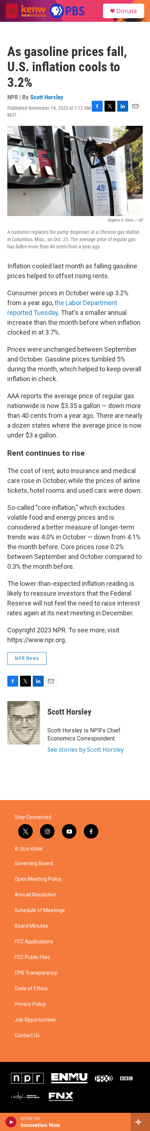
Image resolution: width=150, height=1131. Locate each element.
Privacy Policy (30, 1004)
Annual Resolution (35, 895)
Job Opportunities (35, 1020)
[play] (11, 1122)
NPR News (27, 658)
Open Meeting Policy (38, 879)
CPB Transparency (36, 973)
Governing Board (34, 863)
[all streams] (140, 1122)
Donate (127, 11)
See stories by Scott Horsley (85, 750)
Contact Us (27, 1035)
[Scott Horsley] (23, 723)
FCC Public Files (32, 957)
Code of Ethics (31, 988)
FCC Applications (34, 941)
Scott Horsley (46, 97)
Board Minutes (31, 926)
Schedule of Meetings (40, 910)
